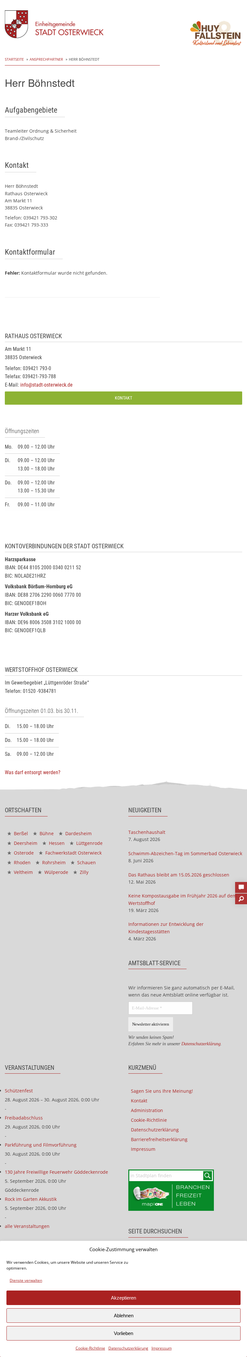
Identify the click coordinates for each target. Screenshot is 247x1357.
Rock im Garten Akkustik (31, 1199)
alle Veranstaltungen (27, 1226)
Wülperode (55, 872)
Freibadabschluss (24, 1118)
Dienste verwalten (26, 1280)
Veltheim (23, 872)
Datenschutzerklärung (128, 1348)
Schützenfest (19, 1091)
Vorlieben (123, 1333)
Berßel (20, 833)
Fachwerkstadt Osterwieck (73, 853)
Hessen (56, 843)
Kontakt (123, 398)
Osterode (23, 853)
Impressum (161, 1348)
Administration (147, 1110)
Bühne (46, 833)
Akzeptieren (123, 1298)
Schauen (86, 862)
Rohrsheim (53, 862)
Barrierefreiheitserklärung (159, 1139)
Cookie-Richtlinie (90, 1348)
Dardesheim (78, 833)
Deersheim (25, 843)
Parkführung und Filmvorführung (41, 1145)
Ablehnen (123, 1315)
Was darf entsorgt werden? (32, 772)
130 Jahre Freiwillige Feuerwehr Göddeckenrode (56, 1172)
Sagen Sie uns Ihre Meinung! (162, 1091)
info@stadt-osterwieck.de (46, 385)
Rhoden (22, 862)
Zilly (83, 872)
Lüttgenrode (89, 843)
